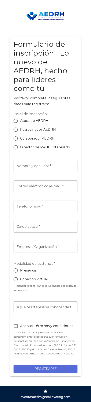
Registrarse (45, 369)
